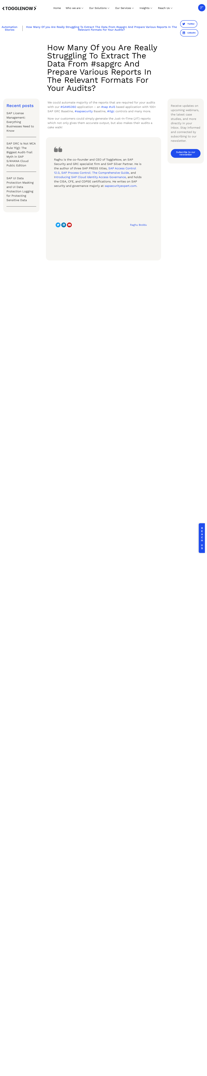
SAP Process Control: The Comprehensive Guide (95, 172)
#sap (104, 106)
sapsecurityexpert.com (120, 185)
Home (57, 8)
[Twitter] (58, 224)
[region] (42, 1051)
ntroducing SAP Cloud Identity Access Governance (90, 177)
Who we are (73, 8)
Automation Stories (9, 28)
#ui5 (112, 106)
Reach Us (164, 8)
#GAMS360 (68, 106)
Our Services (123, 8)
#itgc (110, 111)
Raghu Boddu (138, 224)
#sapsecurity (84, 111)
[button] (188, 24)
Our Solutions (98, 8)
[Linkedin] (63, 224)
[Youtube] (69, 224)
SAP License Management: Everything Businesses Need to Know (20, 121)
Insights (144, 8)
